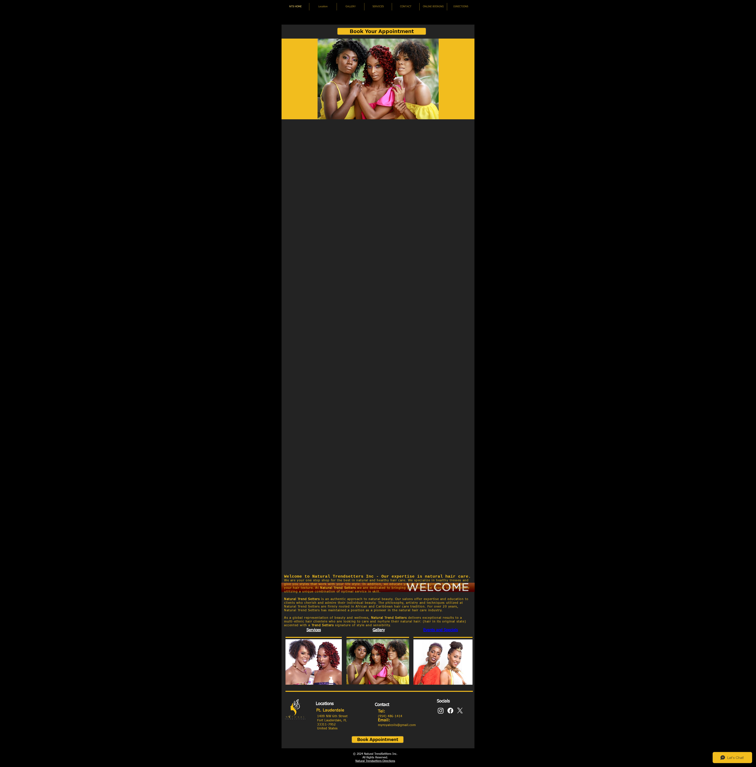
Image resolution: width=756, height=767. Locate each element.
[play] (466, 115)
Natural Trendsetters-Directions (375, 761)
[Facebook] (450, 710)
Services (314, 630)
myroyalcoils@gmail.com (397, 725)
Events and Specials (440, 630)
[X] (460, 710)
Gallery (379, 630)
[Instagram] (441, 710)
